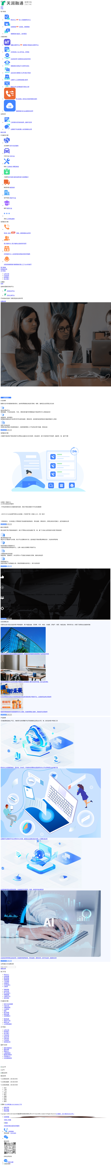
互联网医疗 (25, 177)
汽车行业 (12, 156)
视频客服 (13, 33)
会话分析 (13, 73)
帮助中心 (6, 1051)
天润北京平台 (11, 291)
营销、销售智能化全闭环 (23, 233)
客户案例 (3, 267)
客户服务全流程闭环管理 (19, 243)
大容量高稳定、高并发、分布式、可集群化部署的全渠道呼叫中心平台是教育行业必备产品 (32, 767)
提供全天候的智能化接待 (30, 99)
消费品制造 (15, 166)
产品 (2, 8)
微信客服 (6, 978)
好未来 (3, 696)
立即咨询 (6, 397)
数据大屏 (13, 86)
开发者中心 (7, 1056)
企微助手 (13, 129)
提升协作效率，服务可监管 (24, 122)
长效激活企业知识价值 (24, 59)
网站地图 (6, 1111)
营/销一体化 (7, 233)
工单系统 (13, 122)
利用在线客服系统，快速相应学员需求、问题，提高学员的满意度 (25, 889)
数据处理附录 (8, 1054)
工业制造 (9, 166)
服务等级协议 (8, 1048)
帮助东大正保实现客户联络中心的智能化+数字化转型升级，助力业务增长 (27, 681)
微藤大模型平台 (15, 45)
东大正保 (3, 681)
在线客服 (13, 26)
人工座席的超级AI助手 (21, 79)
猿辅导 (3, 711)
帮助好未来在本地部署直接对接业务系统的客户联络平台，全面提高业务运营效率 (28, 696)
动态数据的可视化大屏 (22, 86)
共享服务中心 (8, 254)
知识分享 (6, 1036)
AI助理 (13, 79)
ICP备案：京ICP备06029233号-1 (65, 1114)
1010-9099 (13, 1133)
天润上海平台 (11, 295)
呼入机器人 (19, 99)
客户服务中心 (8, 243)
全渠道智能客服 (8, 264)
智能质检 (13, 66)
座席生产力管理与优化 (22, 66)
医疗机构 (10, 177)
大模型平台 (7, 996)
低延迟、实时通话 (21, 33)
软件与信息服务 (14, 145)
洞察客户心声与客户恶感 (23, 73)
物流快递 (12, 187)
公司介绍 (6, 274)
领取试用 (3, 968)
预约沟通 (10, 1162)
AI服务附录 (7, 1053)
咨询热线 (11, 1131)
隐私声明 (6, 1107)
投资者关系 (4, 269)
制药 (20, 177)
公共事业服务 (11, 218)
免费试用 (9, 430)
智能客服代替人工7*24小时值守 (22, 264)
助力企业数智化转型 (27, 111)
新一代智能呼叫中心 (25, 19)
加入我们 (6, 279)
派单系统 (6, 998)
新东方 (3, 654)
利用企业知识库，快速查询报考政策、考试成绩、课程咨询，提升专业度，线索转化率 (32, 958)
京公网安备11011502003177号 (13, 1104)
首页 (2, 7)
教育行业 (9, 208)
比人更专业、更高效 (23, 52)
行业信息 (6, 275)
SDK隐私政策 (8, 1058)
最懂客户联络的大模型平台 (31, 45)
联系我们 (6, 277)
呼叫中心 (13, 19)
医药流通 (16, 177)
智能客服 (18, 111)
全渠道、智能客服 (24, 26)
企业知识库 (14, 59)
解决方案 (3, 132)
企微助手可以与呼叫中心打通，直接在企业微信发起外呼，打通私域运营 (26, 839)
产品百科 (6, 1040)
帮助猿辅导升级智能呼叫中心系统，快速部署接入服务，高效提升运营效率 (26, 711)
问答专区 (6, 1038)
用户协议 (6, 1109)
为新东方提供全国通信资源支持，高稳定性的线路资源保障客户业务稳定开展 (27, 654)
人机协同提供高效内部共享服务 (21, 254)
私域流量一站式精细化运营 (24, 129)
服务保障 (6, 1049)
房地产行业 (12, 198)
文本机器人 (14, 52)
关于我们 (3, 271)
